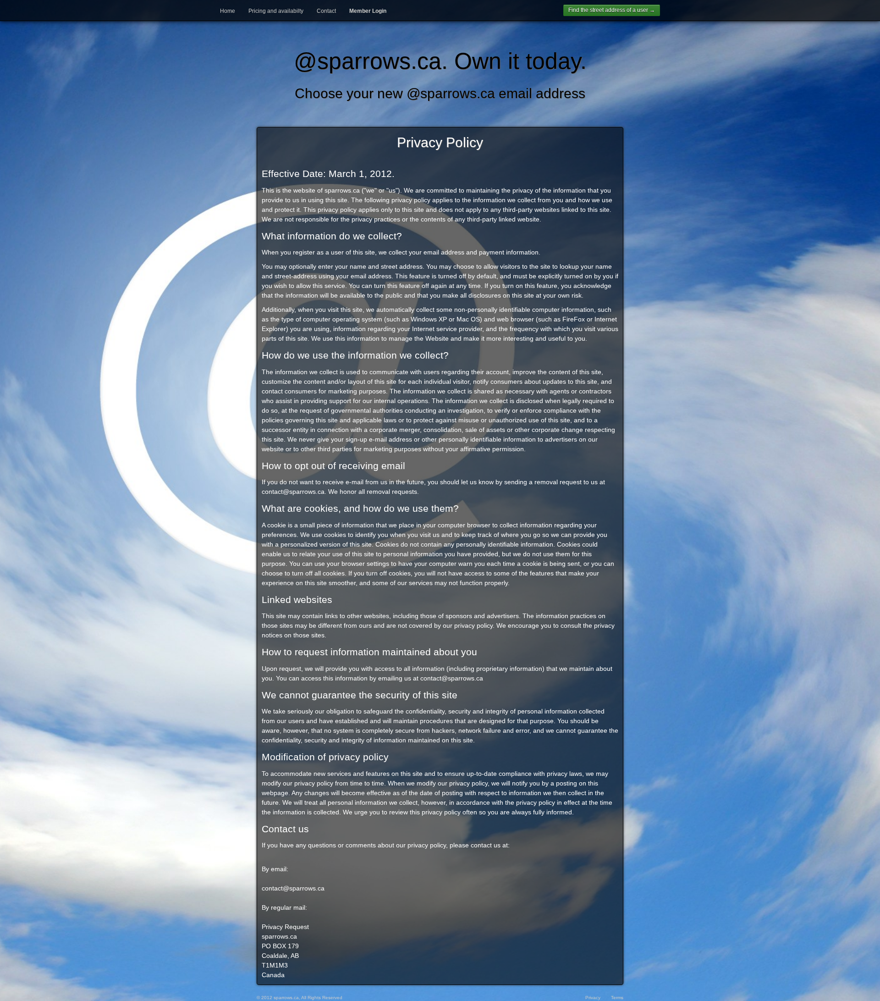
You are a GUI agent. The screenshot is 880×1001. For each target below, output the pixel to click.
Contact (326, 11)
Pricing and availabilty (275, 11)
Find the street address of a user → (611, 10)
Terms (617, 997)
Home (227, 11)
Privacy (592, 997)
